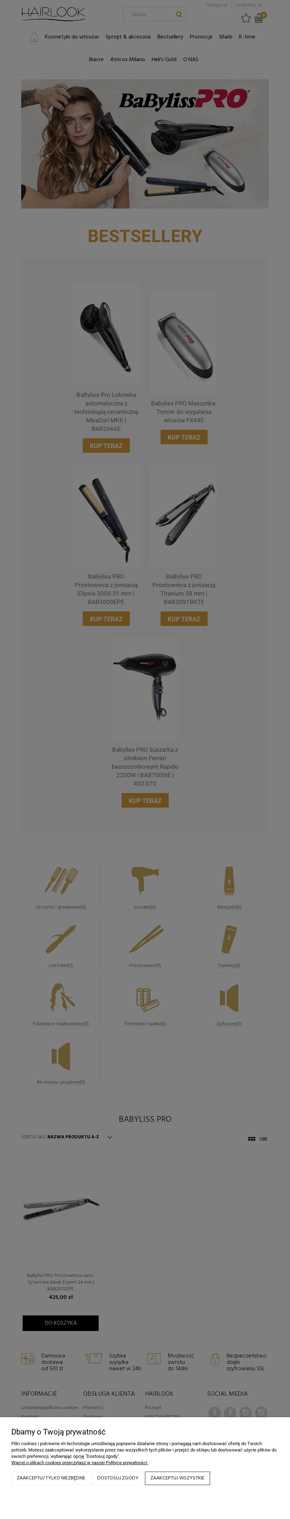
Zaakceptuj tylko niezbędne (51, 1478)
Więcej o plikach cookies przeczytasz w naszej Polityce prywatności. (79, 1462)
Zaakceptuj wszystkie (177, 1478)
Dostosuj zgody (118, 1478)
